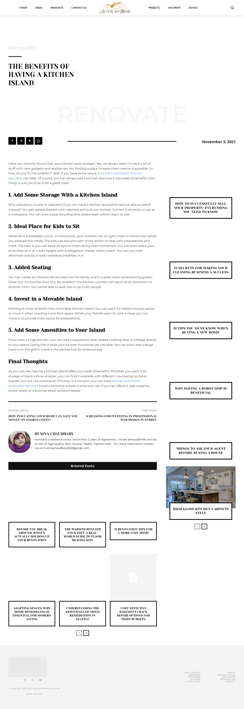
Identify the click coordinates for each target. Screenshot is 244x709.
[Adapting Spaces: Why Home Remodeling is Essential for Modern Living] (31, 577)
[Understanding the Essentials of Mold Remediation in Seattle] (82, 577)
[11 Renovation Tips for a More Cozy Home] (133, 498)
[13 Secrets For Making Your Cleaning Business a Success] (201, 246)
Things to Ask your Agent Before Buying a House (201, 451)
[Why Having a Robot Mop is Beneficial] (201, 367)
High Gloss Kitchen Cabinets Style (201, 511)
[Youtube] (40, 680)
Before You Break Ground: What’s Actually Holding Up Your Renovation (32, 534)
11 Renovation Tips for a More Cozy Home (133, 531)
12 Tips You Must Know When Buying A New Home (200, 330)
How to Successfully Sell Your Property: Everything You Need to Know (200, 208)
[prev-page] (79, 633)
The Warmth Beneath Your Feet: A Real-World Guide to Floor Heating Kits (82, 534)
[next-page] (86, 633)
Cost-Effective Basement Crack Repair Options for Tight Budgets (133, 613)
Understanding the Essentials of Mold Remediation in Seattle (83, 613)
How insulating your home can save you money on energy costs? (43, 418)
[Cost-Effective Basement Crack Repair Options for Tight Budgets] (133, 577)
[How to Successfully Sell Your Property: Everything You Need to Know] (201, 182)
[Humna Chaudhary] (19, 442)
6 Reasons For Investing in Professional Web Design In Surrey (121, 418)
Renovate (22, 48)
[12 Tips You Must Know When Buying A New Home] (201, 306)
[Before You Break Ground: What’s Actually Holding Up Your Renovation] (31, 498)
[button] (232, 7)
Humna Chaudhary (54, 434)
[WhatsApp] (38, 141)
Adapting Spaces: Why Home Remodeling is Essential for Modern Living (32, 613)
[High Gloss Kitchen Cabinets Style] (201, 487)
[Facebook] (12, 141)
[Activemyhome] (117, 7)
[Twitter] (21, 141)
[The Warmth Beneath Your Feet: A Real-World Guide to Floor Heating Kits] (82, 498)
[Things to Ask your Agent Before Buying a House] (201, 427)
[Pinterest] (30, 141)
